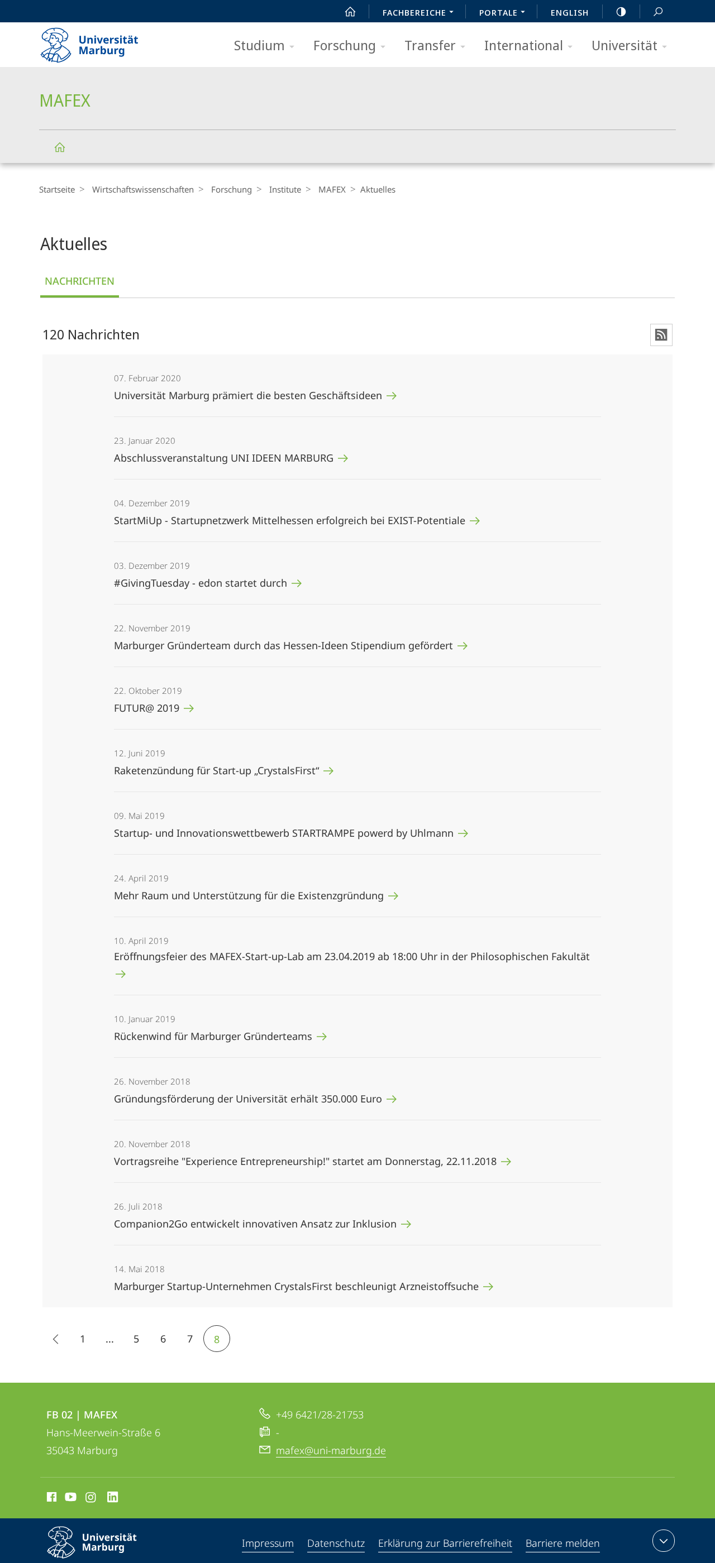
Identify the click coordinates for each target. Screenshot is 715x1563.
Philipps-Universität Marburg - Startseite (109, 41)
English (570, 12)
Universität (624, 45)
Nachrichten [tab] (80, 280)
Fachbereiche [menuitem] (414, 12)
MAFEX (59, 146)
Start (350, 11)
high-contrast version (621, 11)
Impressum (268, 1543)
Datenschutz (336, 1543)
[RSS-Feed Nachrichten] (661, 335)
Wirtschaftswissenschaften (143, 189)
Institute (285, 189)
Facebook (51, 1499)
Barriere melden (563, 1543)
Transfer (430, 45)
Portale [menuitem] (498, 12)
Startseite (57, 189)
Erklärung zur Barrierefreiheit (445, 1543)
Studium (259, 45)
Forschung (344, 45)
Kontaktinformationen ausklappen (663, 1541)
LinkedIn (113, 1499)
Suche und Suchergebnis (658, 11)
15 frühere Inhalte (55, 1338)
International (523, 45)
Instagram (91, 1499)
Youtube (70, 1499)
